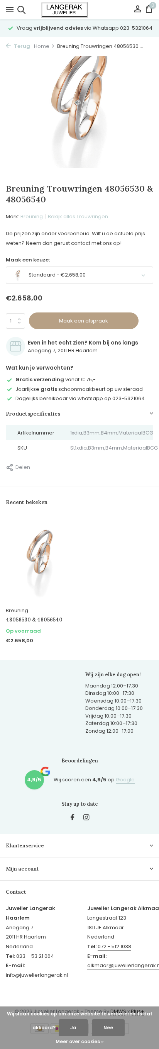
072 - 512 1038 (114, 946)
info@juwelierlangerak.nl (37, 975)
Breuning (31, 216)
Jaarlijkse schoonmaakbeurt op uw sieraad (79, 389)
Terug (21, 46)
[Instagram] (86, 818)
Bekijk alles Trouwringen (78, 216)
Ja (73, 1027)
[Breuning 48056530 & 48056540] (40, 561)
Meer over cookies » (79, 1041)
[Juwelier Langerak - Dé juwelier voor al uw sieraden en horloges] (79, 9)
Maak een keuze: (28, 259)
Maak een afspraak (83, 320)
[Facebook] (72, 818)
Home (41, 46)
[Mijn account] (137, 10)
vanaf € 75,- (55, 379)
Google (125, 779)
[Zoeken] (20, 10)
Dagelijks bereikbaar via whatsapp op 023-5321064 (80, 398)
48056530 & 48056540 (34, 620)
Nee (108, 1027)
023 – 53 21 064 (35, 956)
